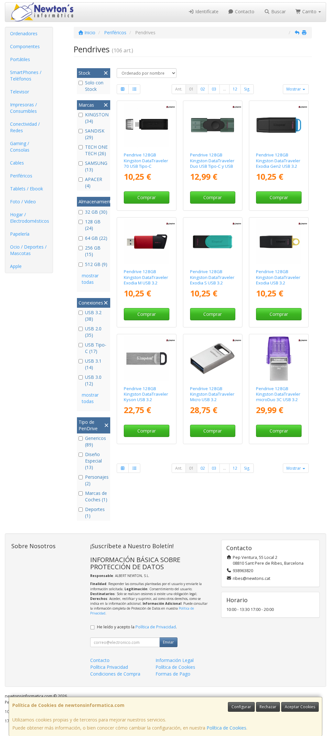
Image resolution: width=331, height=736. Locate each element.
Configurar (241, 706)
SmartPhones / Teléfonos (25, 75)
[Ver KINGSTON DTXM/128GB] (146, 241)
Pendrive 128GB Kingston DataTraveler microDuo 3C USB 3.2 (278, 394)
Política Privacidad (109, 667)
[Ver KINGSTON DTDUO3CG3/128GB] (278, 358)
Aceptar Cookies (300, 706)
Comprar (146, 197)
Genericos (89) (95, 441)
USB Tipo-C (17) (95, 348)
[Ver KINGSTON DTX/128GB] (278, 241)
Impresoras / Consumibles (23, 107)
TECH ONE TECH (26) (96, 150)
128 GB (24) (93, 225)
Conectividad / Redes (25, 127)
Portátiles (20, 59)
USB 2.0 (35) (93, 331)
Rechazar (268, 706)
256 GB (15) (93, 251)
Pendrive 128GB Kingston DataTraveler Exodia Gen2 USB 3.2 (278, 160)
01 (191, 89)
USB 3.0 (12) (93, 380)
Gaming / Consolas (19, 146)
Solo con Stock (94, 86)
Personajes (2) (97, 480)
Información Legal (174, 660)
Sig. (247, 89)
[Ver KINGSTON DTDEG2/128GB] (212, 125)
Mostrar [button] (294, 89)
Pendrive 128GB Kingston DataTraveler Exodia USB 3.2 (278, 277)
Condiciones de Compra (115, 674)
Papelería (19, 234)
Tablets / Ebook (26, 189)
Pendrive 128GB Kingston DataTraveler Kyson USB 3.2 (146, 394)
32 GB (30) (96, 212)
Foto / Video (23, 201)
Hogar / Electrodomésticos (29, 217)
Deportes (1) (95, 512)
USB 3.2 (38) (93, 315)
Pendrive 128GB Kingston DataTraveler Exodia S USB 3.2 (212, 277)
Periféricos (21, 176)
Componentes (25, 46)
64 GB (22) (96, 238)
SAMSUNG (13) (96, 166)
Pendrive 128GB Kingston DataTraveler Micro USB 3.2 (212, 394)
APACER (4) (93, 182)
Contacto (244, 11)
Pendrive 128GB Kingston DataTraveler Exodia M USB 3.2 (146, 277)
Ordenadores (23, 33)
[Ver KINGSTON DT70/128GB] (146, 125)
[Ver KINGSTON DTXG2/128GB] (278, 125)
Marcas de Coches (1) (96, 496)
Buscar (278, 11)
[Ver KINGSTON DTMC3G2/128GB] (212, 358)
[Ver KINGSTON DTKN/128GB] (146, 358)
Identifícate (206, 11)
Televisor (19, 92)
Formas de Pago (172, 674)
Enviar (168, 642)
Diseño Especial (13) (93, 460)
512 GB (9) (96, 264)
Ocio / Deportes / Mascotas (28, 250)
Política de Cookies (226, 728)
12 (235, 89)
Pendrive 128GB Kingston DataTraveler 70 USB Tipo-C (146, 160)
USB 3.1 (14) (93, 364)
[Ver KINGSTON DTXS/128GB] (212, 241)
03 (214, 89)
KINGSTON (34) (97, 118)
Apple (16, 266)
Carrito (309, 11)
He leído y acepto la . (137, 627)
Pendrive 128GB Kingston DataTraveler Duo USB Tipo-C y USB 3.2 (212, 163)
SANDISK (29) (94, 134)
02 (202, 89)
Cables (17, 163)
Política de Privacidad (155, 627)
